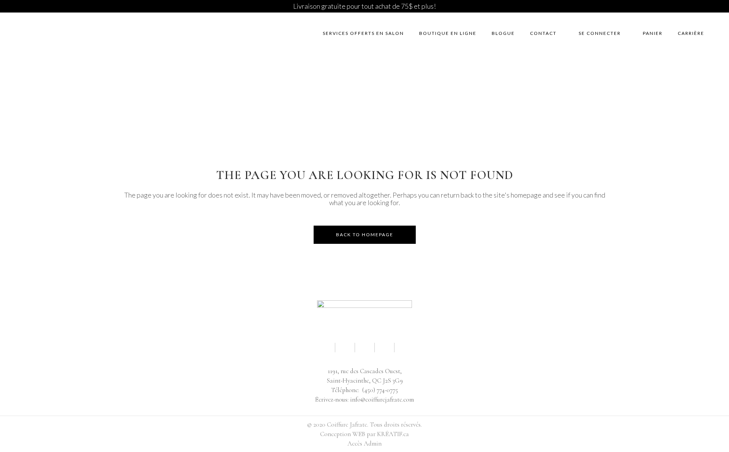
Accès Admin (364, 443)
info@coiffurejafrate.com (382, 399)
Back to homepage (364, 234)
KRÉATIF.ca (393, 434)
